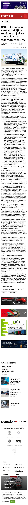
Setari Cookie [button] (5, 501)
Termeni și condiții (19, 467)
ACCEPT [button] (12, 501)
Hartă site (16, 474)
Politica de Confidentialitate (18, 470)
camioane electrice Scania (8, 289)
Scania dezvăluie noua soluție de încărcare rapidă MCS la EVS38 (15, 380)
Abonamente (6, 464)
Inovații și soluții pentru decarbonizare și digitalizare (15, 392)
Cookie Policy (18, 464)
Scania (4, 292)
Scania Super (12, 292)
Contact (5, 474)
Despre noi (6, 470)
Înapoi (7, 21)
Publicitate (6, 467)
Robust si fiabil (14, 403)
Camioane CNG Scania (7, 286)
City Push (20, 289)
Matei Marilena (4, 44)
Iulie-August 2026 (15, 478)
